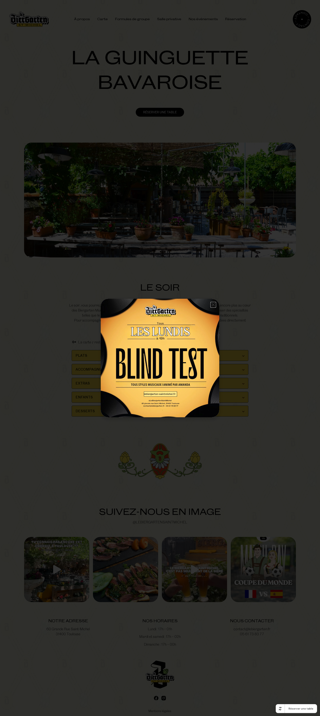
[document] (160, 358)
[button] (213, 304)
